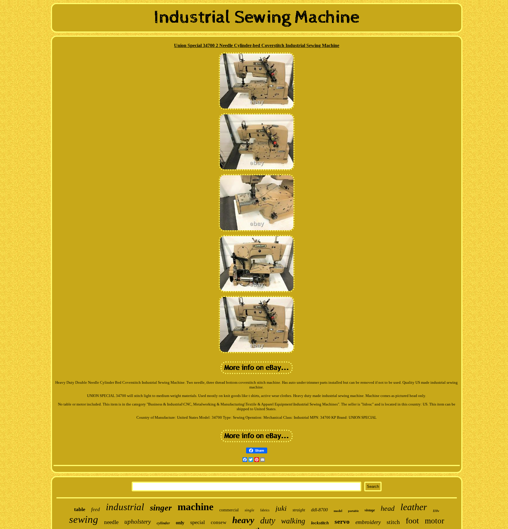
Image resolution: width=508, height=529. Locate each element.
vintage (370, 510)
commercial (229, 510)
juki (281, 508)
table (79, 509)
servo (342, 521)
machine (195, 506)
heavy (243, 520)
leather (413, 507)
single (249, 510)
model (338, 511)
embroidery (368, 522)
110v (436, 511)
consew (218, 522)
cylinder (163, 523)
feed (95, 509)
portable (353, 511)
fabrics (265, 510)
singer (161, 507)
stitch (393, 522)
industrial (125, 507)
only (180, 522)
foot (412, 520)
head (388, 508)
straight (299, 510)
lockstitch (320, 522)
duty (267, 520)
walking (293, 521)
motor (434, 520)
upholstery (137, 521)
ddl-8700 (319, 509)
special (197, 522)
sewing (83, 519)
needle (111, 522)
